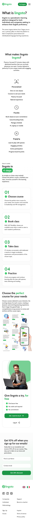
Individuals (5, 502)
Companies (5, 499)
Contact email (8, 466)
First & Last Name (9, 458)
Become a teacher (22, 502)
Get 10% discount (16, 473)
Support (19, 499)
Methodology (6, 505)
